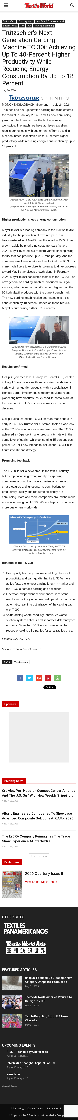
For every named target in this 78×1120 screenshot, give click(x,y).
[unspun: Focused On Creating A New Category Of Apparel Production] (12, 983)
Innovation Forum (57, 1108)
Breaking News (25, 21)
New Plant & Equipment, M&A (50, 21)
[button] (72, 5)
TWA (29, 25)
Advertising (17, 1108)
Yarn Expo (13, 1074)
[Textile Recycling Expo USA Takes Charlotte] (12, 1021)
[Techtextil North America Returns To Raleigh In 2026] (12, 1002)
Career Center (35, 1108)
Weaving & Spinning (44, 25)
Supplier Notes (10, 25)
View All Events (9, 1086)
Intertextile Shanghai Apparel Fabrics (31, 1063)
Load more (37, 856)
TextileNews (21, 662)
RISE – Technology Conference (27, 1051)
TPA (22, 25)
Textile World (9, 21)
